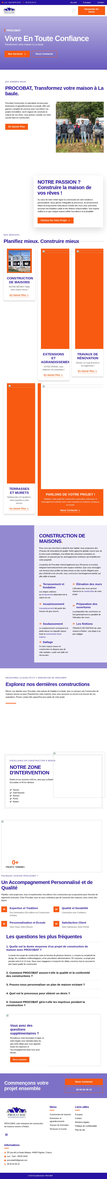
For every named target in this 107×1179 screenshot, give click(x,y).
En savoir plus (18, 295)
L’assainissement (46, 608)
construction (89, 591)
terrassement (47, 594)
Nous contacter (69, 510)
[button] (73, 10)
